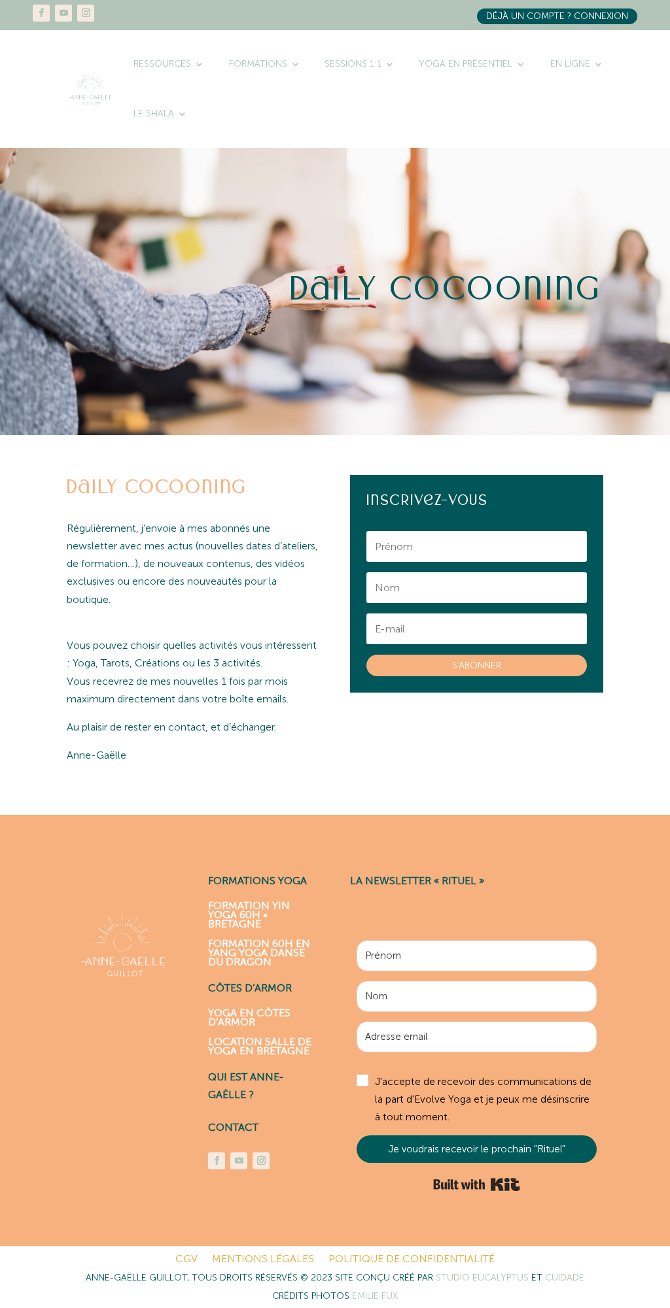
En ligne (570, 63)
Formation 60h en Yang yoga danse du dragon (259, 952)
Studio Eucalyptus (483, 1277)
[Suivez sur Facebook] (41, 13)
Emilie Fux (375, 1295)
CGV (186, 1259)
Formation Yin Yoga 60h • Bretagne (249, 914)
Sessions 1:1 (353, 63)
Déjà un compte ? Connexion (557, 16)
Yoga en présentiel (465, 63)
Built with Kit (476, 1184)
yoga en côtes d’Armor (249, 1017)
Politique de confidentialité (411, 1259)
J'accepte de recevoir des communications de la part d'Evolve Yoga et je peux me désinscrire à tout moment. (483, 1099)
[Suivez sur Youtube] (63, 13)
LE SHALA (153, 113)
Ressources (162, 63)
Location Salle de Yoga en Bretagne (259, 1045)
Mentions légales (263, 1259)
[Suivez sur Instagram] (85, 13)
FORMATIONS (258, 63)
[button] (477, 1099)
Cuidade (564, 1277)
